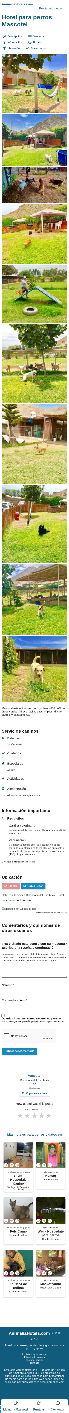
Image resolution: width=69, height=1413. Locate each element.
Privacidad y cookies (34, 1357)
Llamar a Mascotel (15, 1409)
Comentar (57, 1409)
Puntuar (38, 1409)
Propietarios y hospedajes (35, 1354)
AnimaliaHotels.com (17, 4)
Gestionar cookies (34, 1360)
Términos (34, 1363)
